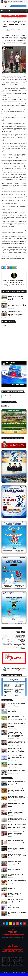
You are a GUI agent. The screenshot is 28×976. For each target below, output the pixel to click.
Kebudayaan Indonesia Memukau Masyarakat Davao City (16, 868)
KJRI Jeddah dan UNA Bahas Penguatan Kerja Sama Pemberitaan (17, 818)
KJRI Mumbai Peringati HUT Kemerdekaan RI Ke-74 (15, 894)
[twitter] (7, 923)
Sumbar (7, 17)
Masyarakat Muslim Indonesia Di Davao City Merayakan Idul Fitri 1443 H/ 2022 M (17, 783)
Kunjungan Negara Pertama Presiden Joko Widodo (15, 906)
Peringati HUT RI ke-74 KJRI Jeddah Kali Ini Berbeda (16, 887)
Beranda (3, 17)
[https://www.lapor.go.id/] (14, 664)
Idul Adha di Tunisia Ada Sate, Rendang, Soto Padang (15, 900)
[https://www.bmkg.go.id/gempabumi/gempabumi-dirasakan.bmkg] (13, 671)
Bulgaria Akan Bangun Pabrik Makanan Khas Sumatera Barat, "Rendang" (16, 790)
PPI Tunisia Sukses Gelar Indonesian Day (17, 912)
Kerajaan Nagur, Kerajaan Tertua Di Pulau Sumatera (17, 710)
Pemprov (13, 264)
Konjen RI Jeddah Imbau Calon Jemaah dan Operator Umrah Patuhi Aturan (17, 856)
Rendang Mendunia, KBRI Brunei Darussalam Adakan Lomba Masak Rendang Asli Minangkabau (16, 798)
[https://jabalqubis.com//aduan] (14, 434)
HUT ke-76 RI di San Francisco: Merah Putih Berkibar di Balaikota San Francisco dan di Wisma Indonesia (17, 826)
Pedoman (23, 972)
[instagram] (14, 923)
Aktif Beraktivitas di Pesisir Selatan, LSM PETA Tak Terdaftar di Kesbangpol (17, 725)
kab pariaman (8, 264)
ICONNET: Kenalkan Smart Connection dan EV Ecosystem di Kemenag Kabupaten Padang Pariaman (16, 297)
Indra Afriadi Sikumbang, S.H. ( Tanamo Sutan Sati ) (13, 29)
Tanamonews (14, 11)
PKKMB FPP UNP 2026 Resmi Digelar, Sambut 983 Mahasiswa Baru (17, 771)
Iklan (9, 972)
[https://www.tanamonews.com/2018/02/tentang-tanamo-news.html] (12, 937)
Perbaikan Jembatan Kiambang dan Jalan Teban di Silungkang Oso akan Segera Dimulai (17, 305)
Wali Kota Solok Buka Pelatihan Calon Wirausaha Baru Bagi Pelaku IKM (16, 757)
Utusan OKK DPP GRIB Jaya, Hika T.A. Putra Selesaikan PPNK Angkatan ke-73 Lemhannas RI (17, 742)
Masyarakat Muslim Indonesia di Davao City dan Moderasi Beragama (17, 841)
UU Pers (13, 972)
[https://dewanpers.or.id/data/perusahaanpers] (12, 965)
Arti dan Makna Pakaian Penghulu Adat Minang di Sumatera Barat (16, 704)
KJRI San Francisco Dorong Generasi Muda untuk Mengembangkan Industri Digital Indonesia (17, 848)
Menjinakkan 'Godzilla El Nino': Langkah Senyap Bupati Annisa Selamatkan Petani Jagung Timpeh (17, 718)
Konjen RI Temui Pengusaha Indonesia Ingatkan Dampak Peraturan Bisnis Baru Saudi (15, 812)
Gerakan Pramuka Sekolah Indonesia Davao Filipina (15, 862)
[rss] (10, 923)
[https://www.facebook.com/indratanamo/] (12, 951)
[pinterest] (24, 923)
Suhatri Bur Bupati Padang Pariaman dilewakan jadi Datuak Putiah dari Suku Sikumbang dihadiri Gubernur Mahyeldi (16, 313)
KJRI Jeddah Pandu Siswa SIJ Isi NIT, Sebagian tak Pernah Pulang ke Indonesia (16, 805)
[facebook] (4, 923)
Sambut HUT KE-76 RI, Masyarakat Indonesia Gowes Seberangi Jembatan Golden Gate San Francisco (16, 834)
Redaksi (18, 972)
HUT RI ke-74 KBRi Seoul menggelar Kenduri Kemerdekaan (17, 881)
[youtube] (17, 923)
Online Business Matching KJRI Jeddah (16, 875)
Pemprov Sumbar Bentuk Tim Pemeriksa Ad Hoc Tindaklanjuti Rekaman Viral (16, 764)
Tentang (5, 972)
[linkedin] (21, 923)
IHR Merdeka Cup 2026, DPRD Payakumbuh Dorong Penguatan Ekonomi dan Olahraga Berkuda (16, 750)
